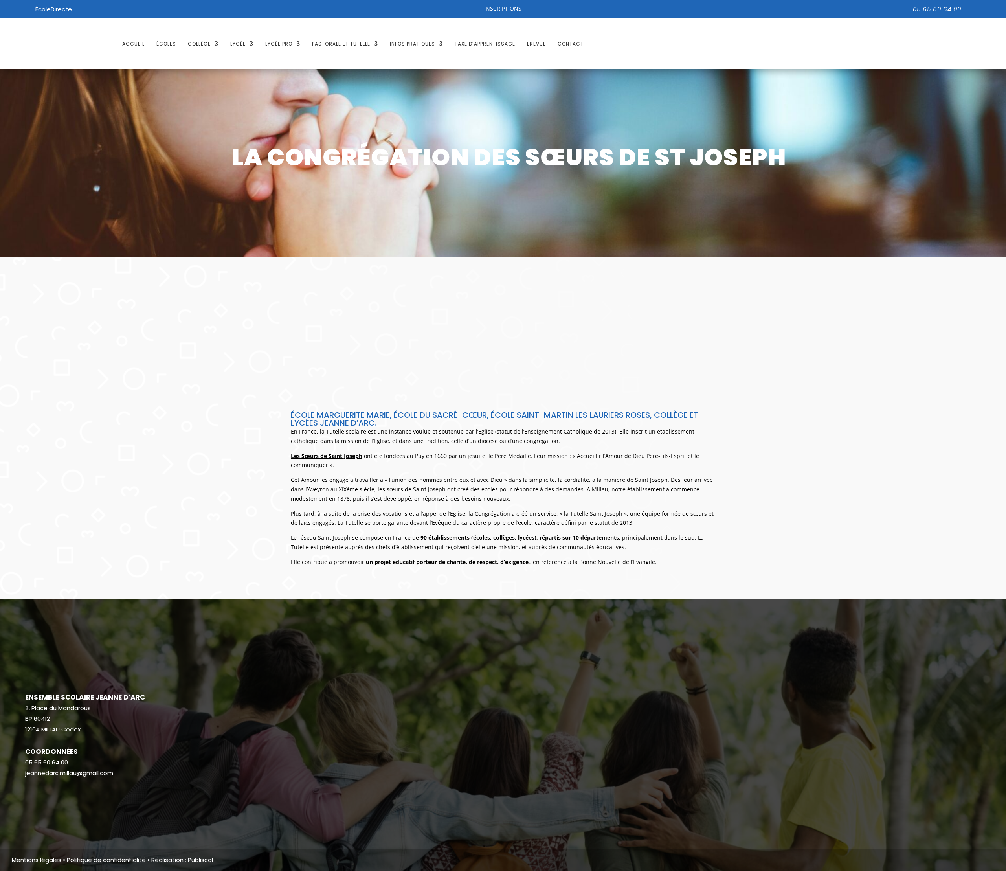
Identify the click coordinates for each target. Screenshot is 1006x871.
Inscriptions (502, 8)
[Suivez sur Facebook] (31, 796)
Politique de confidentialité (106, 860)
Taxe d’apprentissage (485, 43)
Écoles (166, 43)
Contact (571, 43)
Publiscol (200, 860)
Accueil (133, 43)
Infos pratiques (412, 43)
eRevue (536, 43)
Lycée (238, 43)
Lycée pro (278, 43)
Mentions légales (36, 860)
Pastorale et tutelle (341, 43)
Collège (199, 43)
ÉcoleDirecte (53, 9)
